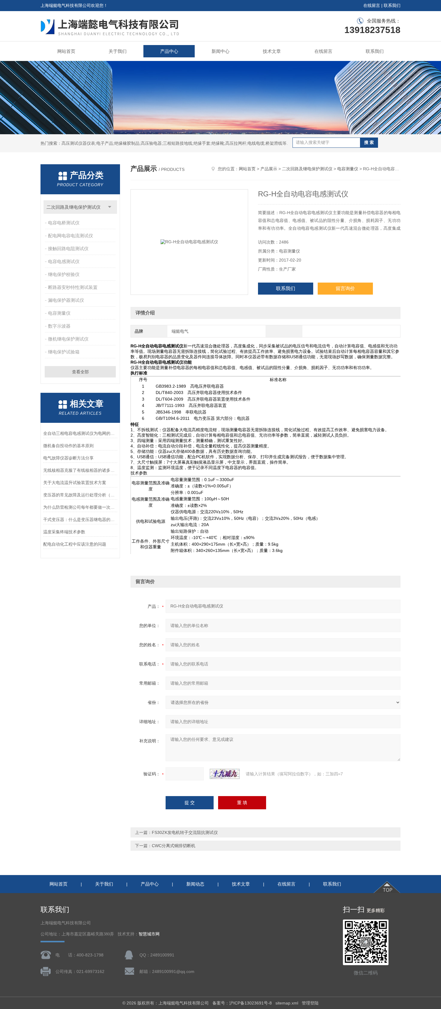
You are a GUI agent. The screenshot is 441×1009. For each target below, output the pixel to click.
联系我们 (392, 5)
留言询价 (345, 288)
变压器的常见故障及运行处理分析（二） (80, 494)
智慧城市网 (149, 934)
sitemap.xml (286, 1003)
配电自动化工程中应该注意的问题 (74, 544)
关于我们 (118, 51)
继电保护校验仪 (64, 274)
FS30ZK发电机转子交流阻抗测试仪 (185, 832)
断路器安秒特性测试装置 (73, 287)
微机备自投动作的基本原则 (68, 445)
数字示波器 (59, 326)
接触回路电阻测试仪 (68, 248)
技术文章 (272, 51)
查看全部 (80, 371)
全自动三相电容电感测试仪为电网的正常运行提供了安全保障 (80, 433)
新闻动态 (195, 883)
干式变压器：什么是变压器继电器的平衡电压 (80, 519)
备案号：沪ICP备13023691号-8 (242, 1003)
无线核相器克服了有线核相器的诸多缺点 (80, 470)
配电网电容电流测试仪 (70, 235)
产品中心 (169, 51)
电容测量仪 (59, 313)
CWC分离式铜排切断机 (173, 845)
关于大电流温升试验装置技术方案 (74, 482)
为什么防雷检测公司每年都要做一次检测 (80, 507)
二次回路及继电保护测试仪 (73, 207)
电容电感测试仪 (64, 261)
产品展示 (268, 168)
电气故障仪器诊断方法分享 (68, 458)
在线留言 (371, 5)
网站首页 (66, 51)
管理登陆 (310, 1003)
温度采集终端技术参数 (64, 531)
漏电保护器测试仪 (66, 300)
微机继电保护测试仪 (68, 338)
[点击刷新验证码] (225, 774)
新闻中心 (221, 51)
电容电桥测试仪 (64, 222)
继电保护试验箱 (64, 351)
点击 (109, 207)
